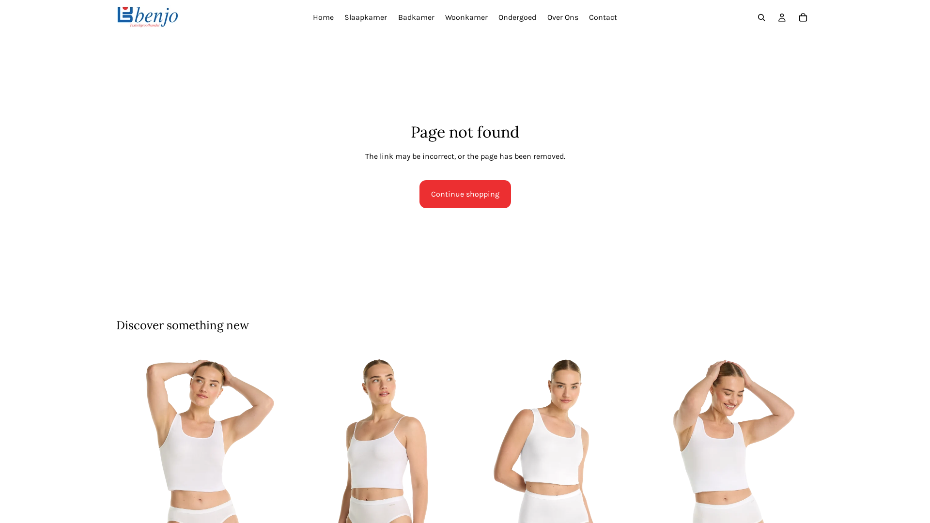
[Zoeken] (761, 17)
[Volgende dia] (271, 471)
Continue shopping (465, 194)
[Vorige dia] (130, 471)
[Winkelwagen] (803, 17)
